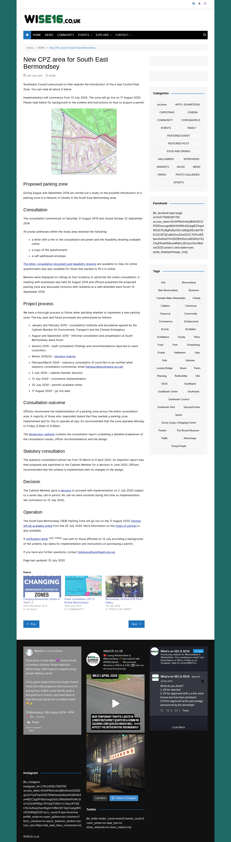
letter (44, 539)
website (49, 434)
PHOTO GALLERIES (188, 174)
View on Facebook (33, 728)
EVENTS (83, 35)
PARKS (162, 174)
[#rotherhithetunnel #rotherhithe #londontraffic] (115, 703)
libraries (190, 360)
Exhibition (190, 329)
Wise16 (38, 651)
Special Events (191, 407)
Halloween (180, 352)
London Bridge (164, 368)
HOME (37, 35)
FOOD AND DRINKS (178, 151)
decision (60, 356)
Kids (164, 360)
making (70, 356)
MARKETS (163, 166)
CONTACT (122, 35)
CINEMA (193, 112)
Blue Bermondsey (168, 290)
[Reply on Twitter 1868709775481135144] (162, 710)
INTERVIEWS (191, 159)
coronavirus (165, 321)
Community (190, 313)
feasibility (79, 264)
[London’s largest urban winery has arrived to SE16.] (115, 763)
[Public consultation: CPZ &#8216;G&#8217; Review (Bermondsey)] (83, 586)
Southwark (193, 391)
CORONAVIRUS (190, 120)
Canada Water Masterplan (171, 298)
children (165, 305)
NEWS (49, 35)
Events (165, 329)
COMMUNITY (65, 35)
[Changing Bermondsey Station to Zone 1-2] (42, 586)
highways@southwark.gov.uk (103, 366)
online (48, 525)
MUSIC (181, 166)
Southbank (190, 383)
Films (197, 337)
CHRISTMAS (167, 112)
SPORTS (178, 182)
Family (181, 337)
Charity (197, 298)
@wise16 (196, 677)
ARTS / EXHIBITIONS (187, 104)
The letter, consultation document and (48, 264)
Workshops (190, 438)
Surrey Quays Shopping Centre (178, 422)
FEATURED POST (178, 143)
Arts (163, 282)
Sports (178, 414)
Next (134, 624)
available (38, 525)
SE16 (164, 383)
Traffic (164, 438)
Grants (161, 352)
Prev (33, 624)
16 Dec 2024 (166, 681)
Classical (165, 313)
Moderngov (36, 434)
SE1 (197, 375)
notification (33, 539)
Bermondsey (189, 282)
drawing (90, 264)
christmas (191, 305)
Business (194, 290)
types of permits (126, 525)
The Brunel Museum (188, 430)
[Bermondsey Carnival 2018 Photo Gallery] (124, 586)
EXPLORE (102, 35)
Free (175, 344)
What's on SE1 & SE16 (175, 676)
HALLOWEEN (166, 159)
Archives (162, 104)
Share (31, 730)
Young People (178, 446)
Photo (35, 722)
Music (183, 368)
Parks (197, 368)
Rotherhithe (181, 375)
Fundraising (193, 344)
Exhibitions (163, 337)
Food (160, 344)
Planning (162, 375)
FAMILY (191, 127)
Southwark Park (166, 407)
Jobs (197, 352)
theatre (162, 430)
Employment (191, 321)
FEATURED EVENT (178, 135)
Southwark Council (178, 399)
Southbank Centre (168, 391)
